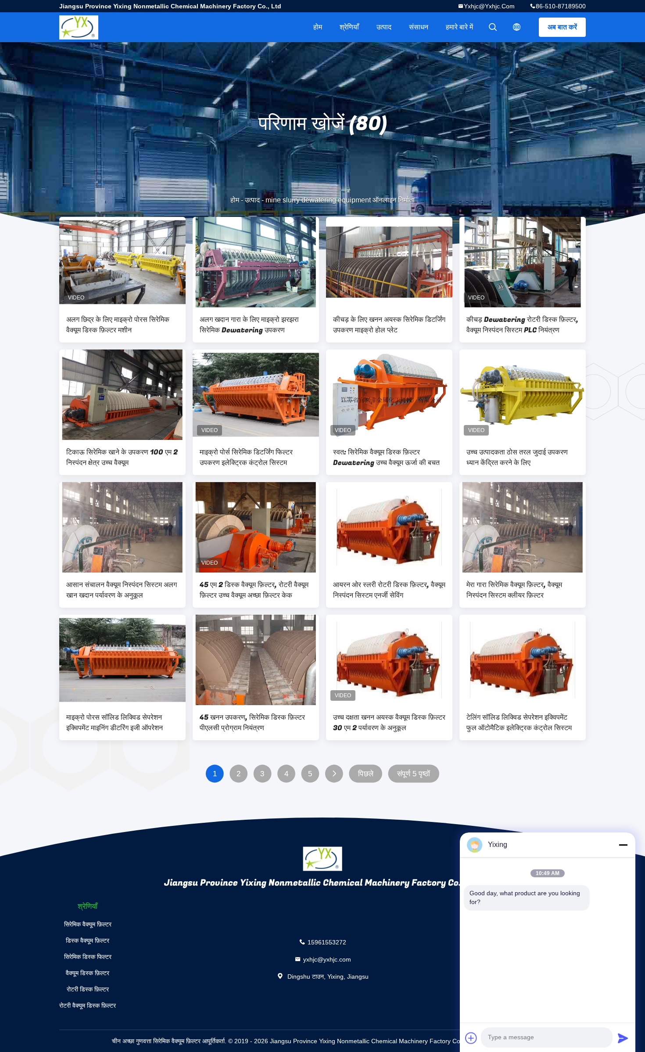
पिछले (365, 774)
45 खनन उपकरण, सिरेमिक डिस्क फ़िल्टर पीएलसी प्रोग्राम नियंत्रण (252, 722)
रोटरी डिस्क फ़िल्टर (88, 989)
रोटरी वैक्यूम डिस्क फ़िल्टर (87, 1005)
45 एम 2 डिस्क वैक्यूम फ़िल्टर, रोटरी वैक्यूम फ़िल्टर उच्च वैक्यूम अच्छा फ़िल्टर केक (254, 590)
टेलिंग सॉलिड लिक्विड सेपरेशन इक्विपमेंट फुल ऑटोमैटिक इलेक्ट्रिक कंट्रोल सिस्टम (519, 722)
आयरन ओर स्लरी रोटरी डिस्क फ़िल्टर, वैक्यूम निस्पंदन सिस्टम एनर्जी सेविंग (389, 590)
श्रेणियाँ (349, 27)
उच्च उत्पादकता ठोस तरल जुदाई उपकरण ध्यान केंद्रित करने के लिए (517, 457)
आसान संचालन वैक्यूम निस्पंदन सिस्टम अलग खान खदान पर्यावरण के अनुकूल (121, 590)
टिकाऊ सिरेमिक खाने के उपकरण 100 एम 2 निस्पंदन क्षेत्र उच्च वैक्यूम (122, 457)
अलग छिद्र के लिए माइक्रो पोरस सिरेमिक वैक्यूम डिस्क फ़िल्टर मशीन (117, 324)
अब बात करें (562, 27)
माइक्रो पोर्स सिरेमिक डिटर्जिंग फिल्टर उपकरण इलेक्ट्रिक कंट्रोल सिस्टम (246, 457)
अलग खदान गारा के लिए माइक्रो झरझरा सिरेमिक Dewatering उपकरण (249, 324)
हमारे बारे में (459, 27)
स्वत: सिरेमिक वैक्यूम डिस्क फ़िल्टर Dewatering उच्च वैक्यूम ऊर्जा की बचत (386, 457)
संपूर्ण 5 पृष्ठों (413, 774)
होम (317, 27)
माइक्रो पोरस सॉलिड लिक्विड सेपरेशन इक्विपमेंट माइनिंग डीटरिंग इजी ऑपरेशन (114, 722)
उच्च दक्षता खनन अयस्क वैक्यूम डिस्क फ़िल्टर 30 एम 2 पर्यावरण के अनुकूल (389, 722)
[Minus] (623, 844)
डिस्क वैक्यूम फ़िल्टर (87, 940)
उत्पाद (383, 27)
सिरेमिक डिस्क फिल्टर (87, 956)
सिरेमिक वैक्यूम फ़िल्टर (87, 924)
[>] (334, 774)
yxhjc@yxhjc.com (489, 6)
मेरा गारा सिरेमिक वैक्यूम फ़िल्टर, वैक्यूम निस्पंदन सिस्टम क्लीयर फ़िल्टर (514, 590)
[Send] (623, 1038)
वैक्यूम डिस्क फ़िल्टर (87, 972)
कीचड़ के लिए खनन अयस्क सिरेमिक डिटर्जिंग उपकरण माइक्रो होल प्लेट (389, 324)
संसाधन (418, 27)
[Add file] (471, 1038)
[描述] (517, 27)
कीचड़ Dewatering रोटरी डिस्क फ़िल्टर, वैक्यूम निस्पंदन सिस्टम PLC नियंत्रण (522, 324)
